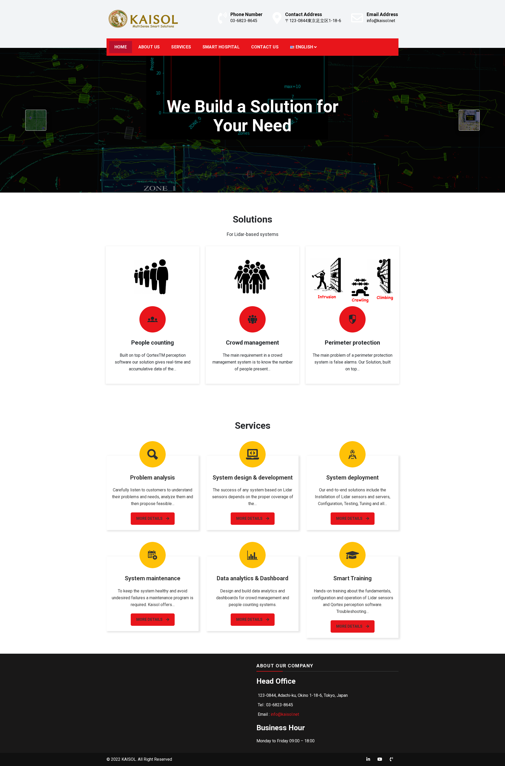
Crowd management (252, 342)
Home (120, 46)
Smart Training (352, 578)
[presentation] (35, 120)
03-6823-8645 (243, 20)
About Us (149, 46)
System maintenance (152, 578)
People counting (152, 342)
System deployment (352, 477)
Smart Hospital (221, 46)
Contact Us (265, 46)
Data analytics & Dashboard (252, 578)
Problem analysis (152, 477)
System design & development (253, 477)
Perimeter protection (352, 342)
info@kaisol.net (381, 20)
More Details (149, 518)
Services (181, 46)
